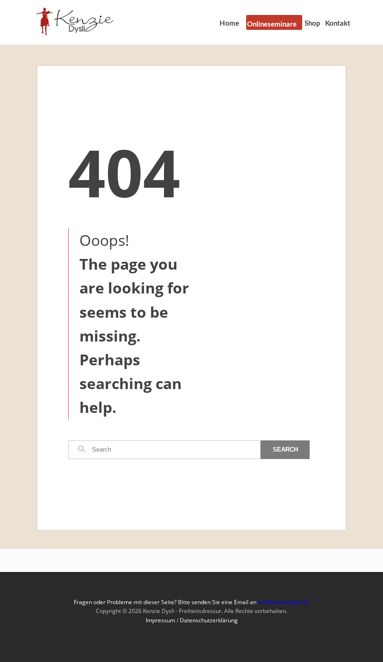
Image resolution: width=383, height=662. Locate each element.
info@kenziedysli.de (283, 602)
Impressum (160, 620)
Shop (312, 23)
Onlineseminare (272, 24)
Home (229, 23)
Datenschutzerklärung (209, 620)
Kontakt (337, 23)
